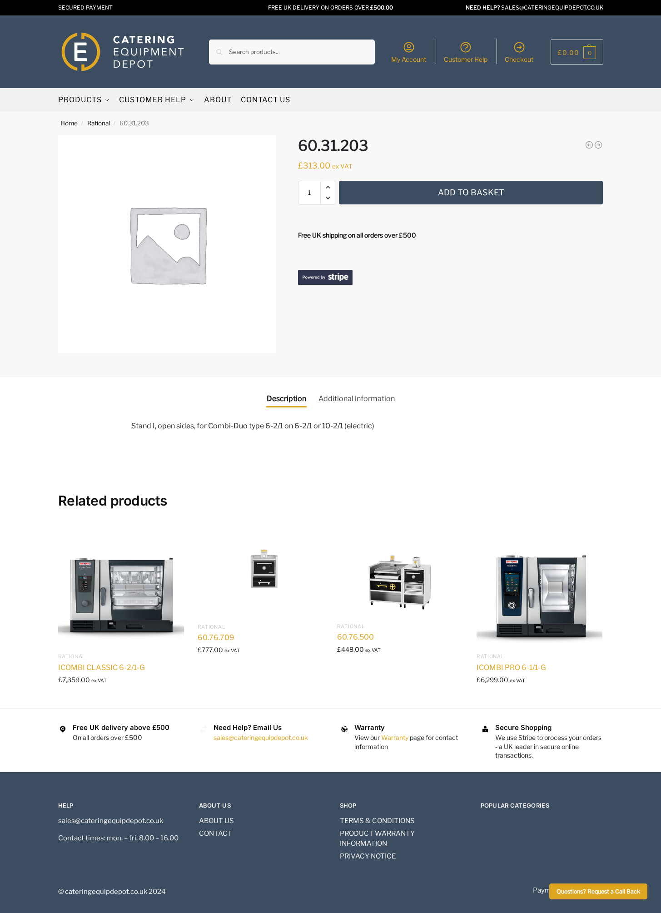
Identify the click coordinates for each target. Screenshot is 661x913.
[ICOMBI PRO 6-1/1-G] (539, 585)
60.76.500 (355, 637)
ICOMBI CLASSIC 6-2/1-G (101, 667)
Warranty (394, 737)
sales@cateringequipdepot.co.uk (261, 737)
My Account (408, 59)
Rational (98, 123)
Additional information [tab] (356, 398)
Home (69, 123)
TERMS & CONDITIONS (377, 821)
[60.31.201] (598, 144)
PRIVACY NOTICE (368, 856)
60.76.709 (216, 637)
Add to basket (471, 192)
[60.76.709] (260, 570)
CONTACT (215, 833)
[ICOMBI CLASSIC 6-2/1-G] (121, 585)
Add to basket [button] (121, 699)
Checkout (519, 59)
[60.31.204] (589, 144)
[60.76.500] (400, 570)
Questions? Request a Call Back (598, 891)
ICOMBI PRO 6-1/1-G (511, 667)
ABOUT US (216, 821)
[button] (577, 52)
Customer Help (465, 59)
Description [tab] (286, 398)
